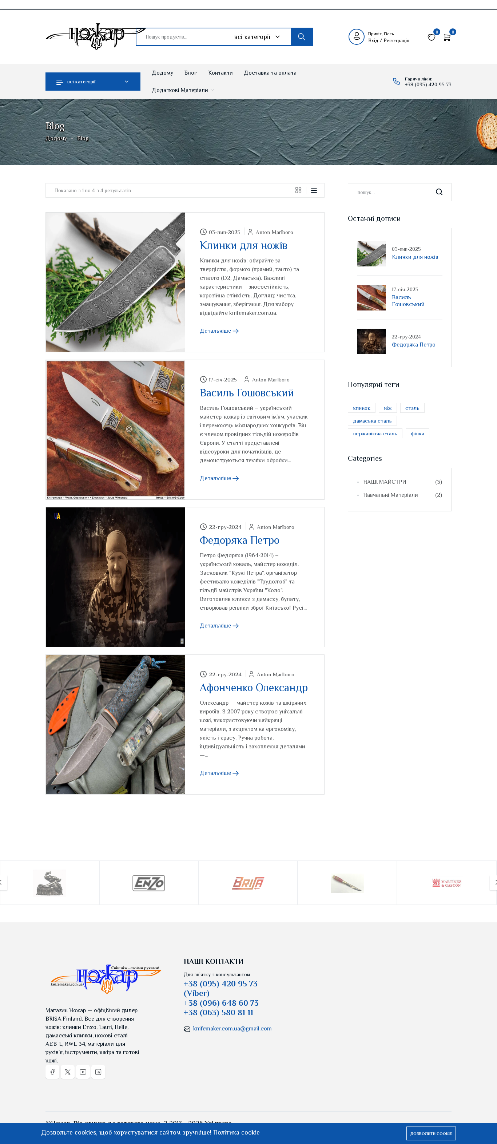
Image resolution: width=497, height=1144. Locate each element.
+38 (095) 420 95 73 (428, 84)
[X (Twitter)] (68, 1072)
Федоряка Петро (239, 540)
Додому (162, 73)
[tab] (300, 190)
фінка (417, 433)
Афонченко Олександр (254, 687)
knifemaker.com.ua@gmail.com (232, 1028)
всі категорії (81, 81)
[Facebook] (52, 1072)
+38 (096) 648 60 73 (221, 1003)
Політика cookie (236, 1132)
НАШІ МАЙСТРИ (402, 482)
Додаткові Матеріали (181, 90)
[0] (432, 36)
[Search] (439, 192)
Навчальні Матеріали (402, 495)
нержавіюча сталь (375, 433)
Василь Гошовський (247, 393)
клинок (361, 408)
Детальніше (216, 331)
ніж (388, 408)
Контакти (220, 73)
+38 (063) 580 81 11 (218, 1012)
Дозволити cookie (431, 1133)
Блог (190, 73)
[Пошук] (302, 36)
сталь (412, 408)
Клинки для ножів (243, 245)
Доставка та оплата (270, 73)
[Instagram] (98, 1072)
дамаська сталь (372, 420)
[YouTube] (83, 1072)
